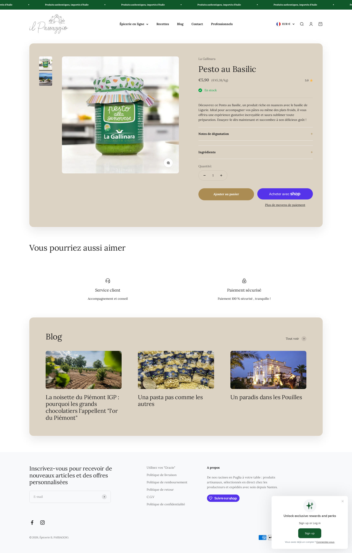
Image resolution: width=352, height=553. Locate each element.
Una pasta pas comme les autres (170, 400)
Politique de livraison (162, 475)
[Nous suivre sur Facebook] (32, 522)
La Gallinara (207, 59)
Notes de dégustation (213, 134)
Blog (180, 24)
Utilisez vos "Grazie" (161, 467)
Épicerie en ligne (132, 24)
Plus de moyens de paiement (285, 205)
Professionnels (222, 24)
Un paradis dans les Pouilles (266, 397)
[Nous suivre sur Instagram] (42, 522)
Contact (197, 24)
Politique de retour (160, 489)
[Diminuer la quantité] (204, 175)
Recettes (162, 24)
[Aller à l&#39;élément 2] (45, 80)
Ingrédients (207, 152)
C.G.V (150, 497)
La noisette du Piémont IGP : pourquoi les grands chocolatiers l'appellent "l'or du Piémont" (82, 407)
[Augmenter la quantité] (221, 175)
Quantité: (205, 166)
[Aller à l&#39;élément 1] (45, 63)
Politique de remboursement (167, 482)
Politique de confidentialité (166, 504)
